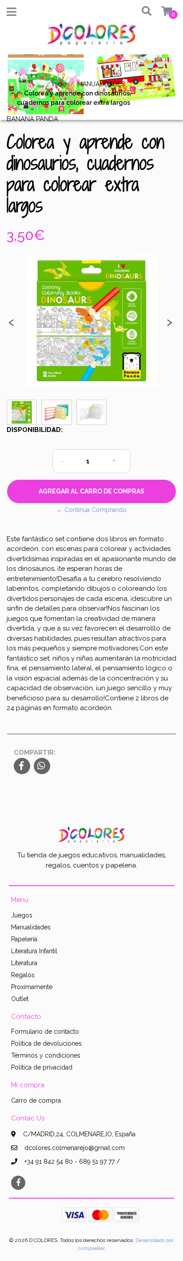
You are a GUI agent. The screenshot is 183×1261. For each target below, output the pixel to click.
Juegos (21, 915)
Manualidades (31, 927)
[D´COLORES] (91, 37)
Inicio (59, 84)
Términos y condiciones (45, 1055)
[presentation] (11, 325)
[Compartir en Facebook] (22, 766)
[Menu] (11, 13)
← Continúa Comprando (91, 509)
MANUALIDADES (100, 84)
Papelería (24, 939)
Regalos (23, 974)
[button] (143, 11)
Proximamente (31, 986)
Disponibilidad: (26, 430)
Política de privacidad (41, 1067)
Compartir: (35, 753)
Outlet (19, 998)
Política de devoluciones (46, 1043)
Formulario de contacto (45, 1031)
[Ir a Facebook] (18, 1182)
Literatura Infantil (34, 951)
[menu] (161, 11)
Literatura (24, 963)
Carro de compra (36, 1100)
